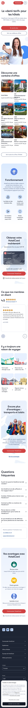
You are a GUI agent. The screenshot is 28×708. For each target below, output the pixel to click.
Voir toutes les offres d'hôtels (14, 154)
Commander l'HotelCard (14, 273)
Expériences (5, 645)
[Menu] (25, 2)
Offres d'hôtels (6, 649)
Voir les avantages (14, 456)
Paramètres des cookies (15, 695)
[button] (7, 91)
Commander (18, 3)
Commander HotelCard (8, 641)
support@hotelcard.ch (8, 536)
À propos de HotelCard (8, 653)
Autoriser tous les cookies (14, 703)
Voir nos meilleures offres (14, 33)
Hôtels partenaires (7, 657)
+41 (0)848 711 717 (7, 532)
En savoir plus (14, 28)
